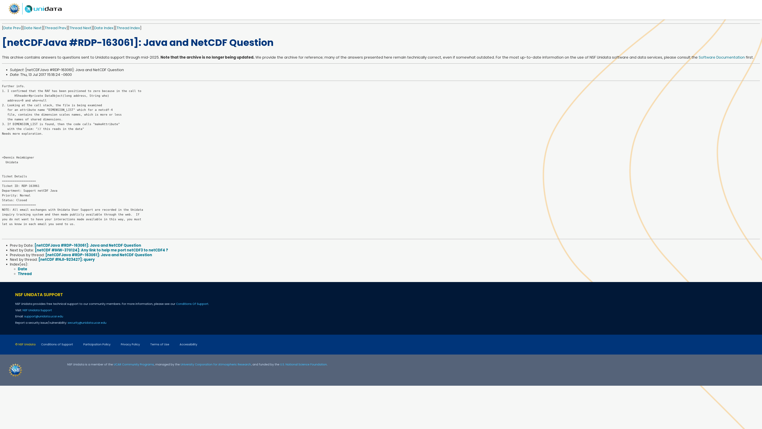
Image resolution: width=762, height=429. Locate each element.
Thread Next (80, 27)
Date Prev (12, 27)
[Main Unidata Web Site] (35, 14)
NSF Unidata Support (37, 310)
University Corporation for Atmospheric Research (216, 364)
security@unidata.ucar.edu (87, 323)
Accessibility (188, 344)
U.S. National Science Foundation (303, 364)
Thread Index (128, 27)
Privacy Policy (130, 344)
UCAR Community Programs (134, 364)
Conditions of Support (57, 344)
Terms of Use (159, 344)
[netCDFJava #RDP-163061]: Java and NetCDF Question (88, 245)
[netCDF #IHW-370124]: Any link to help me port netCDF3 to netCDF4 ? (101, 250)
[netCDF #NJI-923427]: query (66, 259)
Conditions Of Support (192, 304)
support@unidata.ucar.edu (43, 316)
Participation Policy (97, 344)
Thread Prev (55, 27)
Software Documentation (722, 57)
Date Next (33, 27)
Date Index (104, 27)
